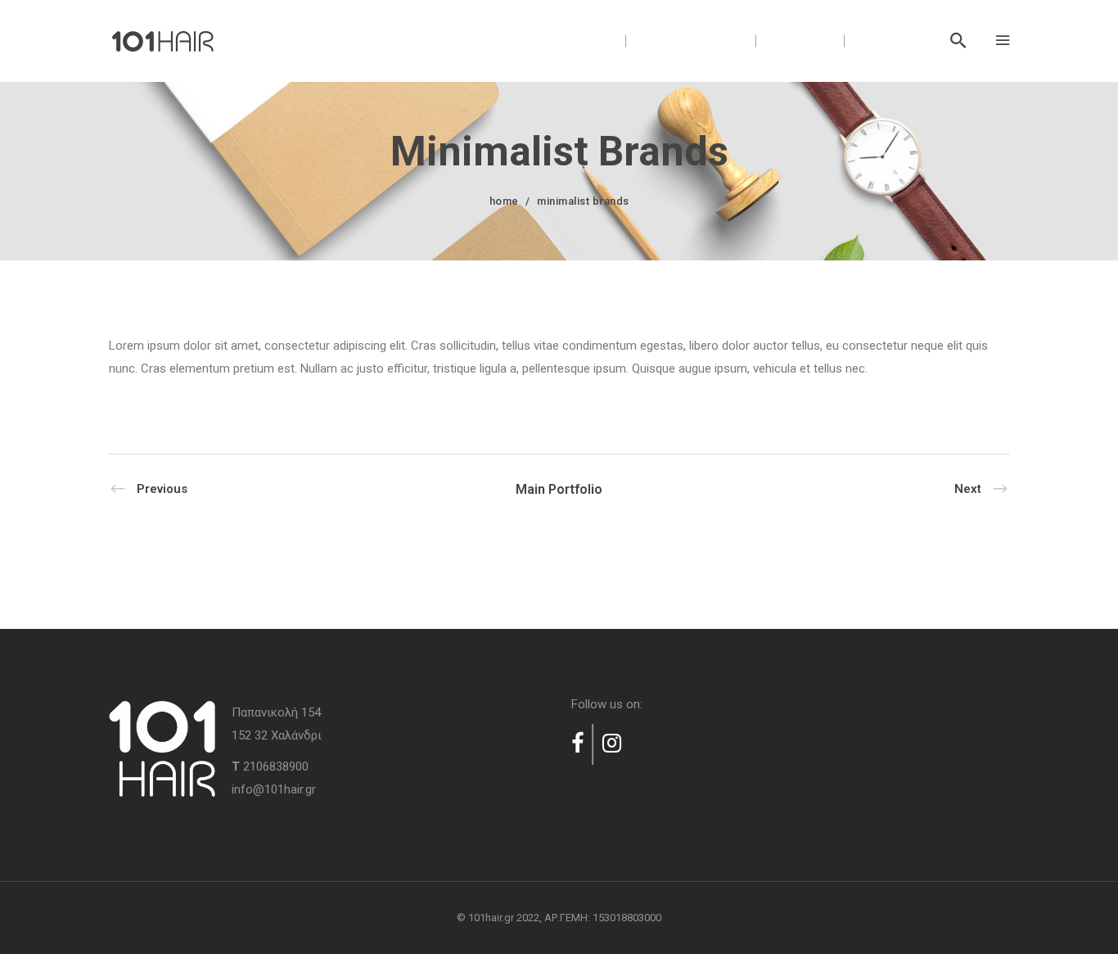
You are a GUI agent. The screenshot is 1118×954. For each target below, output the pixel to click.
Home (504, 201)
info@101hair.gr (274, 789)
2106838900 (276, 766)
